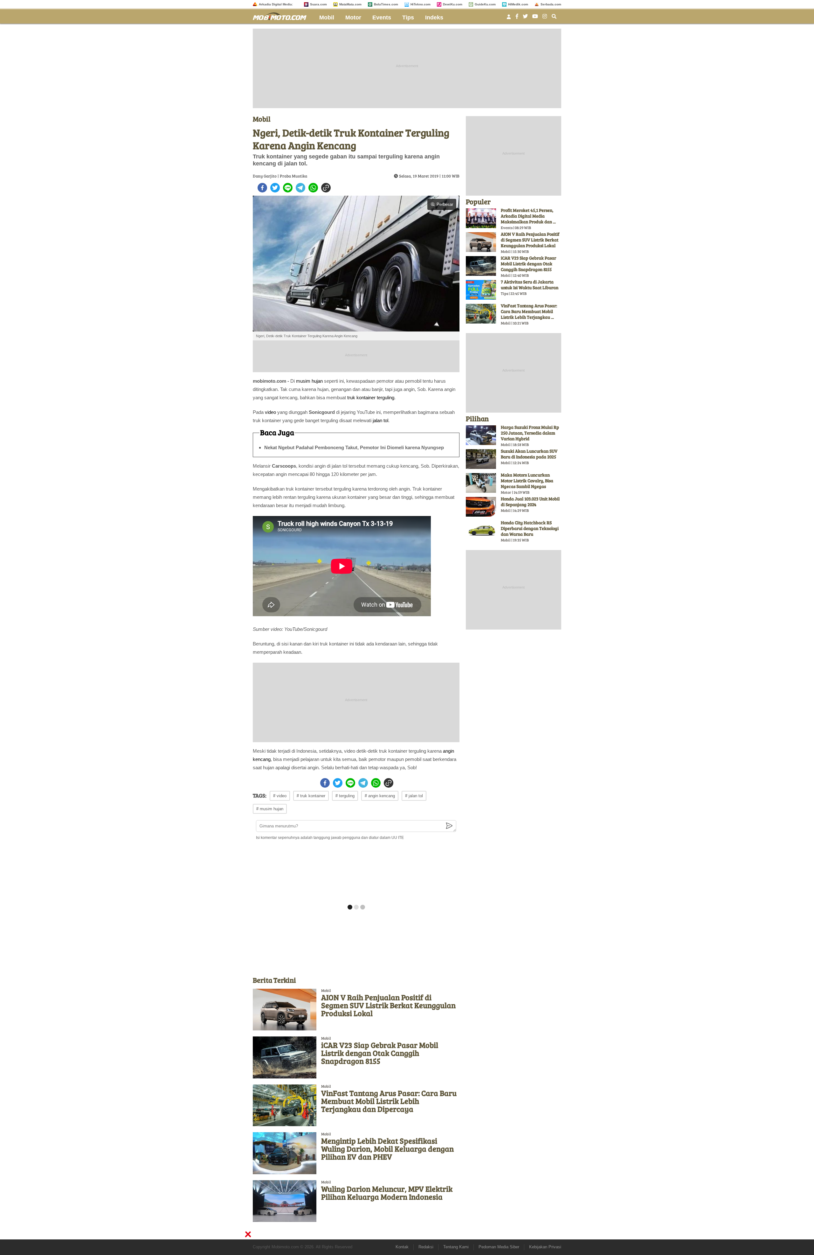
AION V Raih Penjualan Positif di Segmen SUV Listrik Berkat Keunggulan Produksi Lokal (388, 1005)
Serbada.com (551, 4)
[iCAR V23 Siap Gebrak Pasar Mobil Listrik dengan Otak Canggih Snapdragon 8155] (284, 1057)
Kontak (402, 1247)
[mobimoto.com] (282, 15)
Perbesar (445, 204)
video (270, 412)
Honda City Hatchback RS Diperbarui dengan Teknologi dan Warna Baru (530, 528)
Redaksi (425, 1247)
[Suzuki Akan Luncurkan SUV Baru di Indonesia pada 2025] (481, 459)
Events (381, 17)
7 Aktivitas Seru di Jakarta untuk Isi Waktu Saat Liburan (529, 284)
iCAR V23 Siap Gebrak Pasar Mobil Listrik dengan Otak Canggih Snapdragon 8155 (379, 1053)
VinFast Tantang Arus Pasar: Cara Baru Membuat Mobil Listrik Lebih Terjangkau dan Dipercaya (389, 1101)
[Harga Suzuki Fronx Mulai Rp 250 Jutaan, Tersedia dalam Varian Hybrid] (481, 435)
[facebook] (262, 187)
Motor (353, 17)
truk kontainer (361, 397)
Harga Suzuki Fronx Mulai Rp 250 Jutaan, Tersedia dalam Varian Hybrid (530, 433)
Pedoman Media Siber (499, 1247)
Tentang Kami (456, 1247)
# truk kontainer (311, 795)
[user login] (509, 18)
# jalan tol (414, 795)
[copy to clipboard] (326, 187)
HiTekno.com (420, 4)
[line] (287, 187)
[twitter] (275, 187)
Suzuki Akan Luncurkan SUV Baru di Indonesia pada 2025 (529, 454)
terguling (385, 397)
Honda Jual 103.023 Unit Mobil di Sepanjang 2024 (530, 501)
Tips (408, 17)
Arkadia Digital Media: (276, 4)
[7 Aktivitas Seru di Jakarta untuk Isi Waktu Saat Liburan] (481, 290)
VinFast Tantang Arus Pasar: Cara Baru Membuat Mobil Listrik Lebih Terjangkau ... (529, 311)
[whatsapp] (313, 187)
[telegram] (300, 187)
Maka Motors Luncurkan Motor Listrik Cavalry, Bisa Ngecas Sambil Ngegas (527, 480)
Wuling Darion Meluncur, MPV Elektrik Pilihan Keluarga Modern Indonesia (386, 1192)
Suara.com (318, 4)
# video (279, 795)
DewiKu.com (452, 4)
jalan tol (380, 420)
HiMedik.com (518, 4)
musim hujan (309, 381)
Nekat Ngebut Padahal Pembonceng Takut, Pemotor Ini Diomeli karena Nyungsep (354, 447)
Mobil (326, 17)
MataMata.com (350, 4)
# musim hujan (269, 808)
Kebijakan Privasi (545, 1247)
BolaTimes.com (386, 4)
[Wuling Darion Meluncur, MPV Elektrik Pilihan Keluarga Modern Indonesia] (284, 1201)
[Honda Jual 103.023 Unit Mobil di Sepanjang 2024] (481, 507)
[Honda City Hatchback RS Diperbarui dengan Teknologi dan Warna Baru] (481, 530)
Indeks (434, 17)
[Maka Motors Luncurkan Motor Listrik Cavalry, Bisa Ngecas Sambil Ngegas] (481, 483)
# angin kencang (380, 795)
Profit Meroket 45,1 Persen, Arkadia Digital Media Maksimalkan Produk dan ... (528, 216)
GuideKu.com (485, 4)
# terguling (345, 795)
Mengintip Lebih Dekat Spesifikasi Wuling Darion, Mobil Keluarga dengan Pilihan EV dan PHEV (387, 1148)
